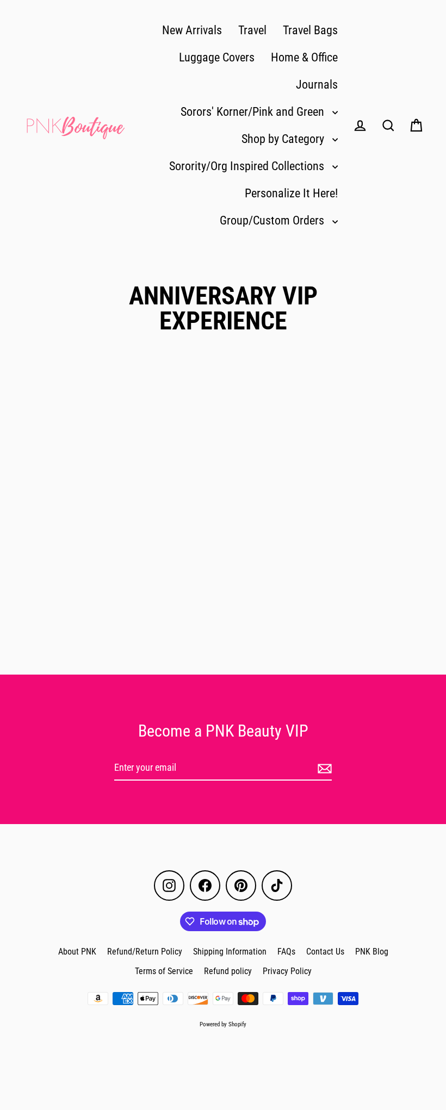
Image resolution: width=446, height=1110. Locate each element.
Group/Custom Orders (273, 220)
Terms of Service (164, 971)
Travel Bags (310, 30)
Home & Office (304, 57)
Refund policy (228, 971)
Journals (317, 84)
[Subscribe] (323, 768)
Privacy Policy (287, 971)
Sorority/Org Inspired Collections (248, 166)
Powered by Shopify (223, 1024)
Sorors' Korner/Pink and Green (254, 112)
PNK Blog (371, 951)
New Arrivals (192, 30)
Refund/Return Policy (144, 951)
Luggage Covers (217, 57)
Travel (252, 30)
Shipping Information (230, 951)
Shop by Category (284, 139)
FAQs (286, 951)
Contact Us (325, 951)
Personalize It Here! (291, 193)
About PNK (77, 951)
